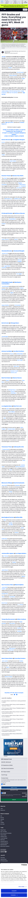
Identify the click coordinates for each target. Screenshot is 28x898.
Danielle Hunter (17, 198)
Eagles (23, 78)
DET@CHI (14, 131)
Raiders (14, 562)
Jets (5, 418)
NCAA (2, 2)
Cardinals (19, 628)
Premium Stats (4, 836)
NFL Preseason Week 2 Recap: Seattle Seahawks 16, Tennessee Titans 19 (13, 705)
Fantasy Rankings (4, 843)
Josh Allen (10, 524)
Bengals (19, 261)
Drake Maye (4, 538)
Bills (5, 519)
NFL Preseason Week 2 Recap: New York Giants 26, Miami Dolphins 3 (13, 727)
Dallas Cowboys (21, 619)
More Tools (14, 787)
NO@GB (22, 136)
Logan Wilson (7, 266)
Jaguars (23, 576)
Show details (21, 886)
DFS (1, 820)
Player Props (3, 829)
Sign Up (14, 799)
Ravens (16, 239)
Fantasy (2, 819)
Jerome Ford (5, 253)
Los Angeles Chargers (18, 139)
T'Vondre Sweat (5, 449)
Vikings (10, 491)
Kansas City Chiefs (18, 175)
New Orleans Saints (7, 658)
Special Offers (3, 859)
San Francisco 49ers (7, 584)
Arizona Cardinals (7, 351)
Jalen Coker (16, 366)
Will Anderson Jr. (8, 198)
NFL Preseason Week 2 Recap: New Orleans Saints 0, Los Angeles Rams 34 (13, 723)
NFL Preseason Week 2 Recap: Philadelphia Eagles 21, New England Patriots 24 (14, 709)
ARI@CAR (19, 131)
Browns (19, 259)
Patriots (16, 532)
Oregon (10, 67)
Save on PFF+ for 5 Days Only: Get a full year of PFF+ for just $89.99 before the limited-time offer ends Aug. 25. (14, 6)
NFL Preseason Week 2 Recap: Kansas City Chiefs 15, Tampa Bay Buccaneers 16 (14, 712)
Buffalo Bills (19, 517)
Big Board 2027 (4, 844)
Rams (7, 408)
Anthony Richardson (20, 466)
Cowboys (19, 631)
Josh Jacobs (5, 661)
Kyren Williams (11, 411)
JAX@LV (6, 136)
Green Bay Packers (19, 658)
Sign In (25, 9)
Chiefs (5, 178)
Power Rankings (4, 838)
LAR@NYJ (11, 132)
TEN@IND (16, 132)
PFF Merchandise (4, 860)
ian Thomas (5, 556)
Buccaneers (12, 623)
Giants (7, 380)
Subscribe (3, 857)
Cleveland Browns (7, 250)
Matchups (3, 839)
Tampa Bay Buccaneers (8, 619)
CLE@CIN (22, 129)
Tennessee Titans (7, 446)
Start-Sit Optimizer (13, 92)
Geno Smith (4, 485)
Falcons (12, 391)
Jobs (2, 808)
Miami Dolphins (19, 584)
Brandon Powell (14, 371)
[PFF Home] (5, 9)
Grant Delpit (20, 360)
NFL (2, 1)
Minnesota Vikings (7, 482)
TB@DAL (16, 136)
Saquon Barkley (5, 305)
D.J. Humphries (22, 186)
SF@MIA (11, 136)
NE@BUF (14, 134)
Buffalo (10, 523)
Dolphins (3, 588)
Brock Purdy (4, 603)
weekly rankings (5, 91)
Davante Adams (11, 429)
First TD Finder (4, 831)
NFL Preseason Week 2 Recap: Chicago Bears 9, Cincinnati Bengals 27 (12, 720)
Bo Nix (3, 56)
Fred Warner (12, 596)
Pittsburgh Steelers (7, 213)
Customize (13, 895)
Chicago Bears (14, 323)
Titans (23, 460)
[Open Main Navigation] (2, 9)
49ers (3, 596)
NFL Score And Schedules (6, 833)
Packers (21, 661)
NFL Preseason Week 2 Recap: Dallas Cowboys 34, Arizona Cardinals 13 (13, 716)
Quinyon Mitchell (13, 75)
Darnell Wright (5, 336)
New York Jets (18, 406)
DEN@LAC (5, 129)
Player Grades (3, 834)
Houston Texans (6, 175)
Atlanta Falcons (17, 377)
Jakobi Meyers (5, 570)
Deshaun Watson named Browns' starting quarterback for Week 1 (14, 701)
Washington (13, 393)
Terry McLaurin (20, 72)
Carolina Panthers (18, 351)
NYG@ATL (5, 132)
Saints (7, 667)
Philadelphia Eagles (7, 282)
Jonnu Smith (4, 587)
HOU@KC (11, 129)
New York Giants (6, 377)
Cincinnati (4, 267)
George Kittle (5, 593)
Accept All (14, 890)
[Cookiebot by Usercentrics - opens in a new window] (21, 865)
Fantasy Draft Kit (4, 841)
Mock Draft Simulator (5, 846)
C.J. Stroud (20, 604)
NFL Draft (3, 824)
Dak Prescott (12, 648)
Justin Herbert (13, 161)
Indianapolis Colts (18, 446)
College (2, 822)
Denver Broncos (6, 139)
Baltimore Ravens (19, 213)
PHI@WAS (8, 131)
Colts (10, 469)
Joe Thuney (19, 187)
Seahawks (17, 485)
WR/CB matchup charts (14, 91)
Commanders (17, 305)
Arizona (11, 353)
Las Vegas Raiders (21, 553)
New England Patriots (8, 517)
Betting (2, 817)
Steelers (3, 223)
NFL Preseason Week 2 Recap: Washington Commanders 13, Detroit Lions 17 (11, 731)
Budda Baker (20, 353)
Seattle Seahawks (19, 482)
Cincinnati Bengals (18, 250)
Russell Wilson (12, 219)
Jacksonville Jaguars (8, 553)
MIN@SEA (22, 132)
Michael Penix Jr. (12, 389)
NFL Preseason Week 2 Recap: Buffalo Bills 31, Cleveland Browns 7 (12, 734)
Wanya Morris (22, 184)
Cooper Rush (11, 650)
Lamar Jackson (5, 239)
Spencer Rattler (8, 676)
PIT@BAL (16, 129)
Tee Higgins (19, 273)
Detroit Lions (5, 323)
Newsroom (3, 810)
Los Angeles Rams (7, 406)
